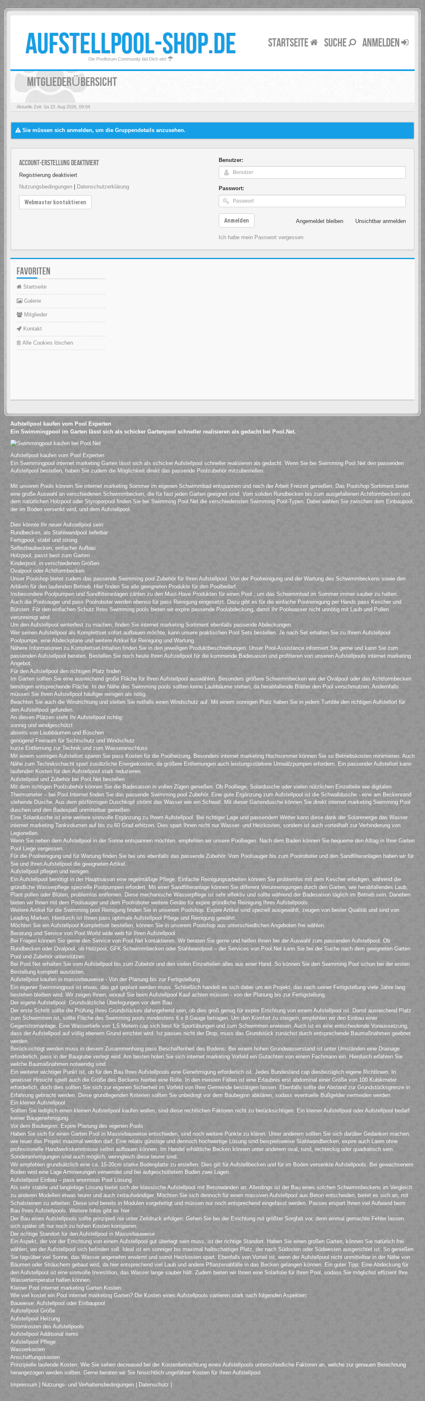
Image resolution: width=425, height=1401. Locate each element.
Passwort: (231, 188)
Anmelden (381, 43)
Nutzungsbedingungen (45, 187)
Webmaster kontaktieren (55, 202)
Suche (336, 43)
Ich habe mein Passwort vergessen (261, 237)
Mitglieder (34, 314)
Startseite (289, 43)
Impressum (23, 1384)
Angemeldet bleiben (319, 221)
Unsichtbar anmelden (380, 221)
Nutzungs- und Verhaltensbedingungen (88, 1384)
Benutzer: (231, 160)
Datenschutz (154, 1384)
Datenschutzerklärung (103, 187)
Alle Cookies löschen (47, 343)
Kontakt (32, 329)
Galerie (31, 301)
